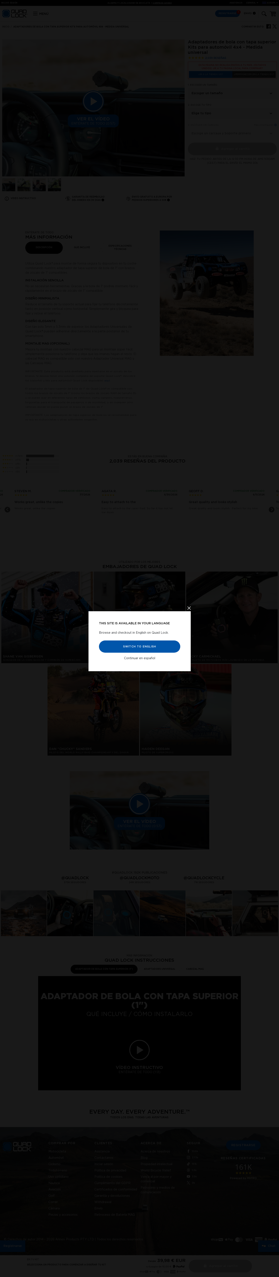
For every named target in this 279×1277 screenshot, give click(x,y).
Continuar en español (139, 658)
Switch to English (139, 646)
